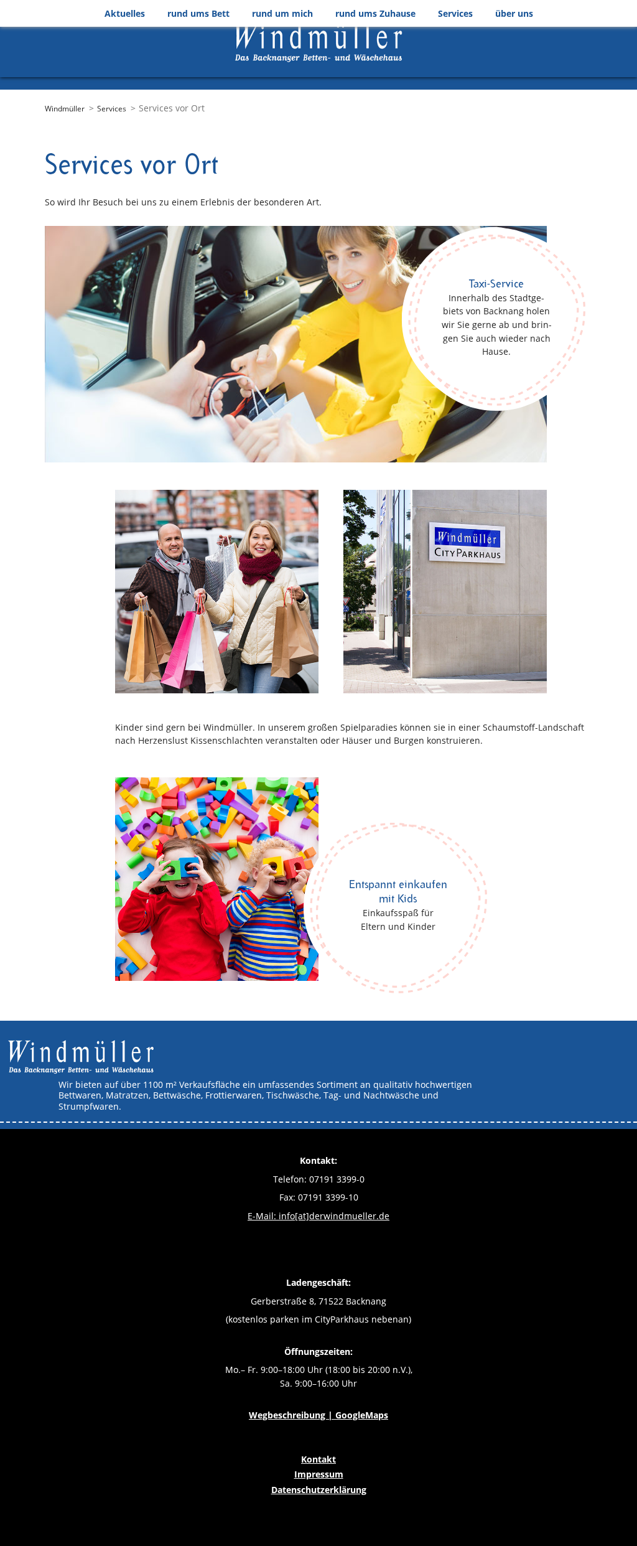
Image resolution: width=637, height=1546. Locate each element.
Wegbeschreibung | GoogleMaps (318, 1415)
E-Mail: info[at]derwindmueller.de (318, 1216)
